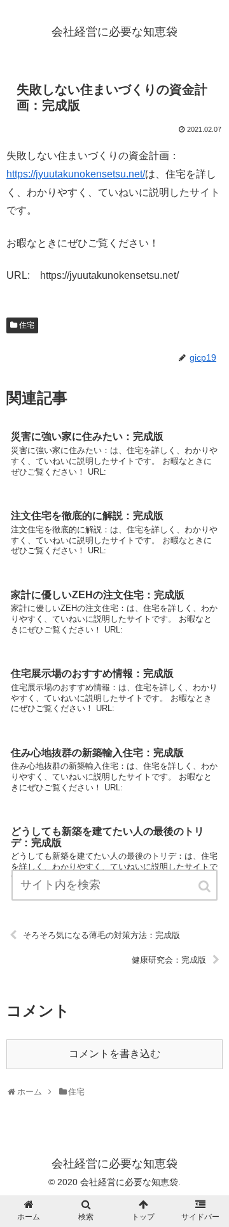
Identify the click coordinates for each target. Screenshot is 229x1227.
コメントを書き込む (114, 1053)
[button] (205, 886)
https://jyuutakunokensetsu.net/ (75, 174)
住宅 (26, 325)
